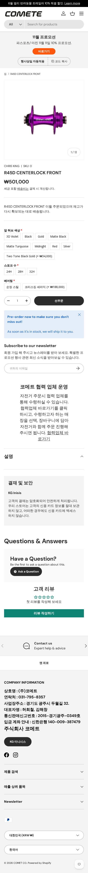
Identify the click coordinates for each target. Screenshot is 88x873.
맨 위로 (44, 663)
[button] (72, 13)
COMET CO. (20, 863)
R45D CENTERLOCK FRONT (25, 74)
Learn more (72, 3)
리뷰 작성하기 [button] (44, 613)
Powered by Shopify (39, 863)
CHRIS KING (11, 166)
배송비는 (23, 188)
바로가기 (44, 51)
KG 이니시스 (18, 741)
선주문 (59, 301)
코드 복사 (61, 61)
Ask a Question (28, 571)
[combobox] (44, 24)
